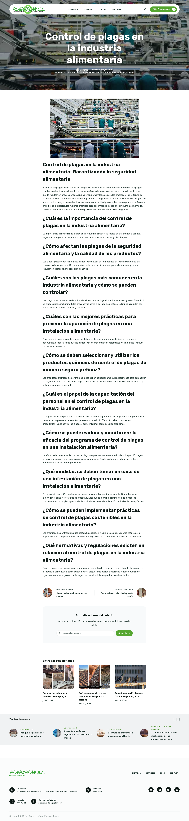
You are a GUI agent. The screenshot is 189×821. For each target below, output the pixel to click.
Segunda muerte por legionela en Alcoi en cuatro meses (78, 734)
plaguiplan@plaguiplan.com (50, 803)
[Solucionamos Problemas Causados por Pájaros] (130, 677)
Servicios (88, 9)
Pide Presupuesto (161, 9)
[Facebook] (151, 789)
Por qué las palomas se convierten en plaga (32, 734)
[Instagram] (168, 789)
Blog (103, 9)
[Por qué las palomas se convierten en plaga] (58, 677)
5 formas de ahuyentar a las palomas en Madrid (120, 734)
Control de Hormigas (106, 73)
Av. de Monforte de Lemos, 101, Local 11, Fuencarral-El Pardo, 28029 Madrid (48, 791)
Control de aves (63, 73)
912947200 (97, 791)
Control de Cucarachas (83, 73)
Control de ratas (125, 73)
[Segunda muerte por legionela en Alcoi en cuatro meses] (57, 733)
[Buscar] (145, 9)
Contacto (116, 9)
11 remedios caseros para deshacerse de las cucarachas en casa (164, 736)
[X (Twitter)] (159, 789)
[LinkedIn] (177, 789)
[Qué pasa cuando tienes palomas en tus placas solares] (94, 677)
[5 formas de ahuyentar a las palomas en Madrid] (101, 733)
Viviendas (155, 729)
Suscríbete (124, 633)
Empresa (72, 9)
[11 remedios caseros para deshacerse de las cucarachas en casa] (144, 733)
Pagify (56, 816)
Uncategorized (70, 728)
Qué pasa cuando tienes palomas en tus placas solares (92, 696)
